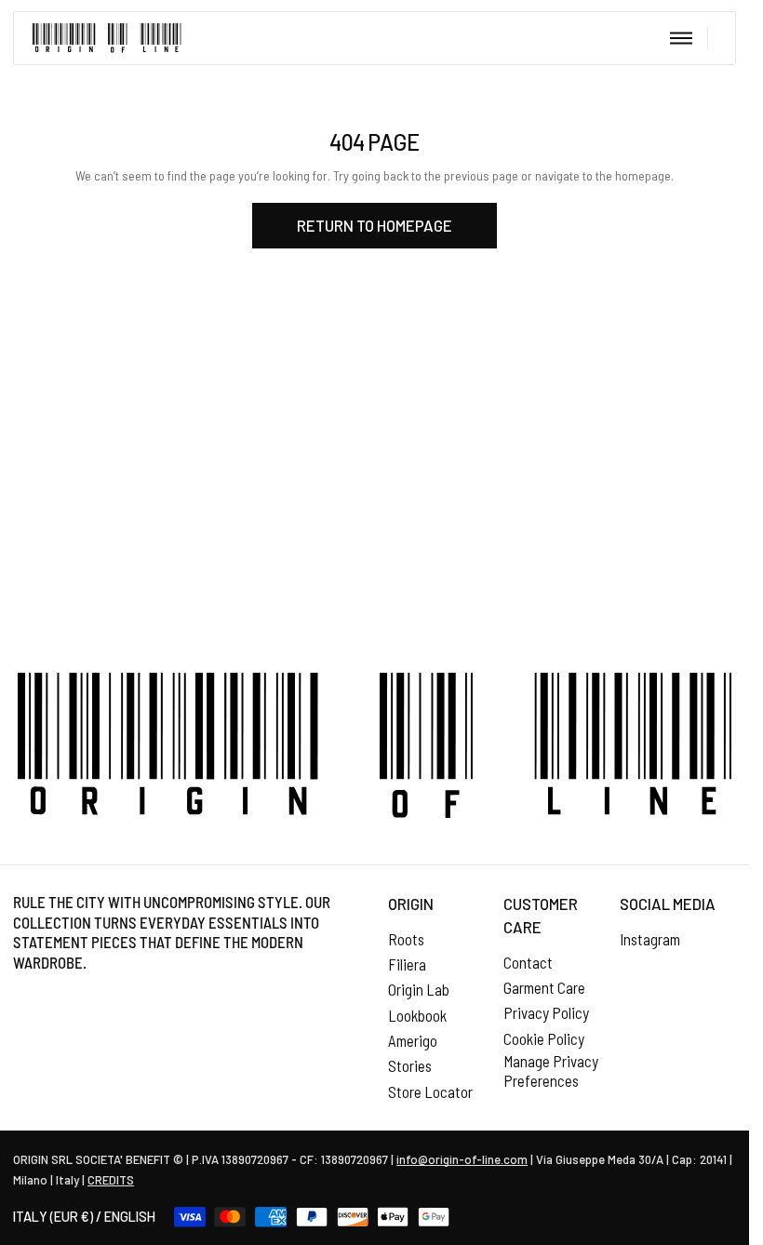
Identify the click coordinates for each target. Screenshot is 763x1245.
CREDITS (110, 1179)
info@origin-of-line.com (462, 1159)
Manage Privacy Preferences (550, 1071)
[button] (680, 38)
